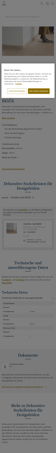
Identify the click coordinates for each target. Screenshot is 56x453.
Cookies (18, 84)
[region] (28, 80)
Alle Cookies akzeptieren (38, 91)
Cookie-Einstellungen (17, 91)
